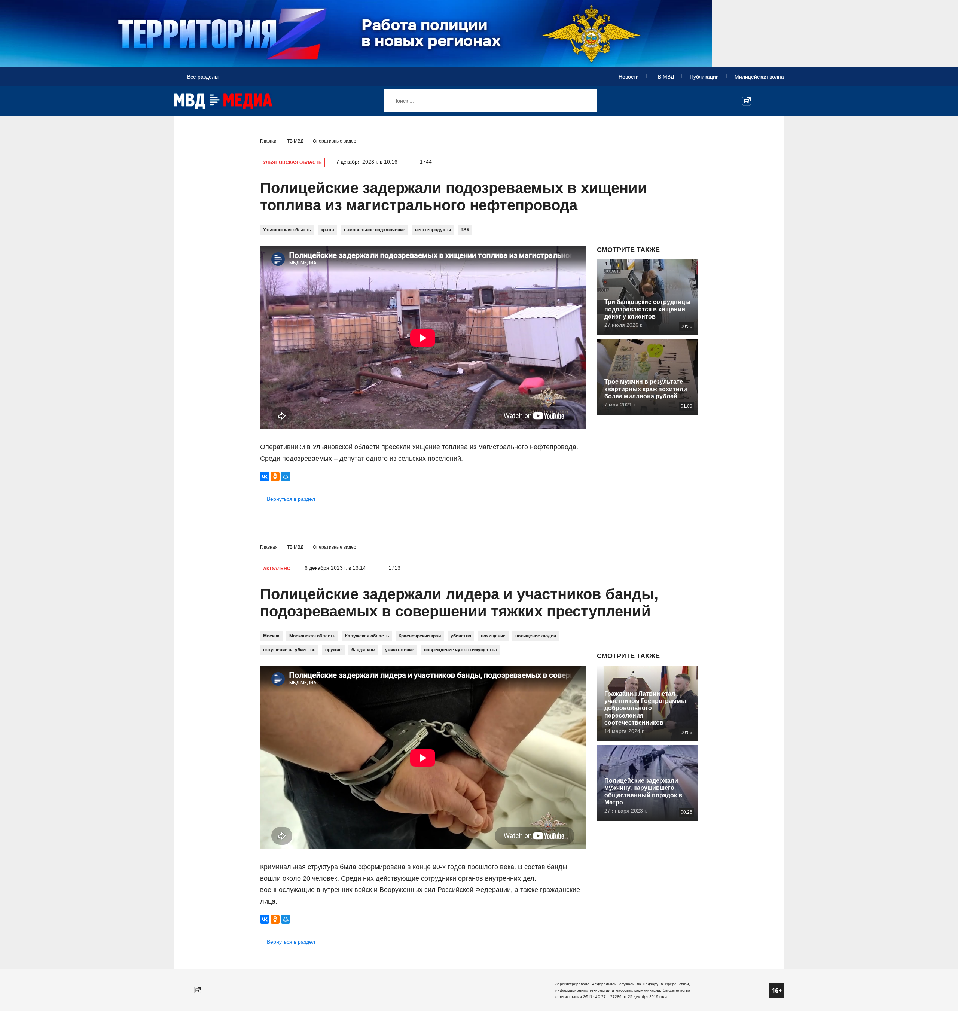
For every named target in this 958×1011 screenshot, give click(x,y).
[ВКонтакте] (264, 476)
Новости (629, 77)
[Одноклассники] (275, 476)
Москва (271, 636)
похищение (493, 636)
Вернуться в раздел (291, 499)
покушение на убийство (289, 649)
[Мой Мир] (285, 476)
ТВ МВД (664, 77)
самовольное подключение (374, 229)
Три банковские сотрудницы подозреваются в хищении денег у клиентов (647, 309)
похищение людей (535, 636)
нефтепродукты (433, 229)
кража (327, 229)
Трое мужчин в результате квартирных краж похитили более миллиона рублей (645, 388)
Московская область (312, 636)
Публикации (704, 77)
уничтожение (399, 649)
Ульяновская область (287, 229)
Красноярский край (420, 636)
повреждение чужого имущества (460, 649)
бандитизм (363, 649)
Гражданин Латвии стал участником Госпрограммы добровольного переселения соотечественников (645, 708)
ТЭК (465, 229)
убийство (461, 636)
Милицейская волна (759, 77)
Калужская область (367, 636)
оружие (333, 649)
